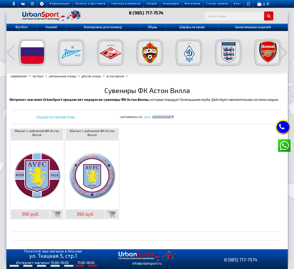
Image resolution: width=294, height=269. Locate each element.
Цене (147, 117)
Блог (237, 3)
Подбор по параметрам (55, 117)
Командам (171, 3)
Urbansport (19, 76)
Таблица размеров (126, 3)
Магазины (193, 3)
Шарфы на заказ (192, 27)
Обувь (152, 27)
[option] (29, 52)
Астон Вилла (115, 76)
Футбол (21, 27)
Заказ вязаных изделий (253, 27)
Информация (60, 3)
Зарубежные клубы (62, 76)
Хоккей (51, 27)
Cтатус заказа (217, 3)
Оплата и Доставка (90, 3)
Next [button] (283, 53)
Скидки (151, 3)
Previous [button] (10, 53)
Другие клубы (91, 76)
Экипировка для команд (102, 27)
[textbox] (238, 15)
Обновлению (162, 117)
